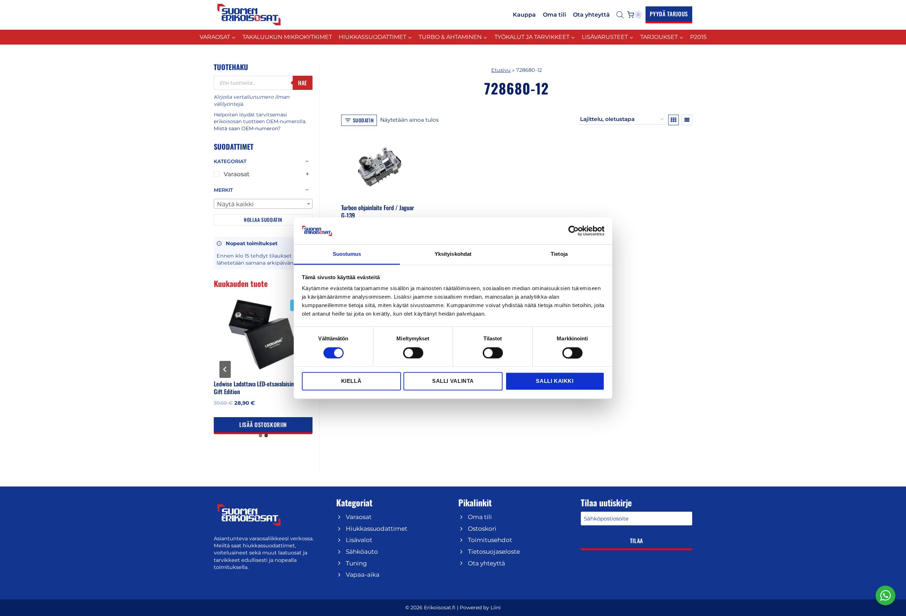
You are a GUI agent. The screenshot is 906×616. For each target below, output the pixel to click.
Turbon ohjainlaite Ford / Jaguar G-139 (377, 211)
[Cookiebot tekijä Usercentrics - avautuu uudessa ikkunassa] (573, 230)
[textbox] (263, 204)
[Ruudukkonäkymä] (673, 120)
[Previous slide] (225, 369)
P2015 (698, 37)
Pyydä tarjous (669, 14)
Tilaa (636, 540)
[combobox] (263, 204)
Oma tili (554, 14)
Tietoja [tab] (559, 254)
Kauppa (524, 14)
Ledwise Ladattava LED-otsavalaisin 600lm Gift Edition (262, 387)
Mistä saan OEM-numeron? (247, 128)
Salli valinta (453, 381)
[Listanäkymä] (687, 120)
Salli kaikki (554, 381)
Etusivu (501, 70)
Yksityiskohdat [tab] (453, 254)
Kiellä (351, 381)
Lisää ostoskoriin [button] (263, 424)
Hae (302, 83)
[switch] (413, 352)
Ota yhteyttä (591, 14)
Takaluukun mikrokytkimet (287, 37)
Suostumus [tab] (347, 254)
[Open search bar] (620, 14)
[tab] (260, 435)
